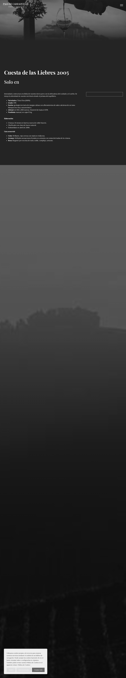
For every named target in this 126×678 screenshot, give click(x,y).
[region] (25, 661)
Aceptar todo (38, 670)
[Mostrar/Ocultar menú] (122, 5)
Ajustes (11, 670)
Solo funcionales (24, 670)
